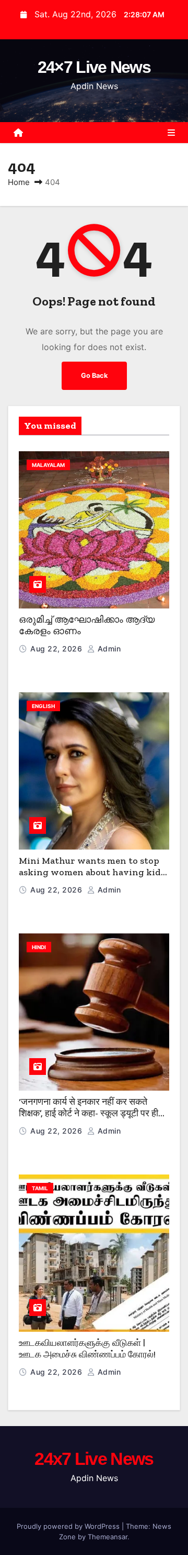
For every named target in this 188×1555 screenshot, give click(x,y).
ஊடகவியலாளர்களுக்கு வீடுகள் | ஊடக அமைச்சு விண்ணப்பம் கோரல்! (87, 1349)
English (43, 706)
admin (108, 648)
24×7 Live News (94, 67)
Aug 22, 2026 (57, 648)
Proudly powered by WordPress (69, 1526)
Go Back (94, 375)
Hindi (39, 947)
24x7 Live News (93, 1459)
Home (19, 182)
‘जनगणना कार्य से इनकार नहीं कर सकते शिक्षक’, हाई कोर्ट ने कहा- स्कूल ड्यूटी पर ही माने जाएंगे (88, 1113)
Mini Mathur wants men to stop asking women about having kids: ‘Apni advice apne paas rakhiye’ (93, 872)
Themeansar (107, 1536)
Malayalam (48, 465)
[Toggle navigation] (171, 132)
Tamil (40, 1188)
